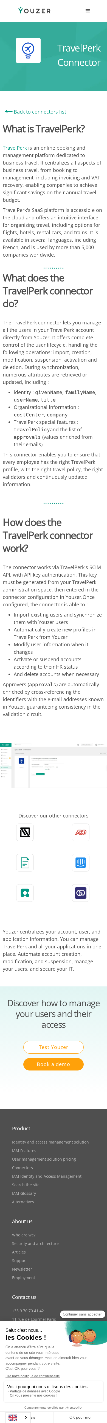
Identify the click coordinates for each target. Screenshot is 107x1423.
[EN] (18, 1418)
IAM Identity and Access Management (46, 1176)
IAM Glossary (24, 1193)
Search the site (26, 1184)
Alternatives (23, 1201)
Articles (19, 1252)
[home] (29, 11)
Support (19, 1260)
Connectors (22, 1167)
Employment (23, 1277)
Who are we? (23, 1235)
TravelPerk (15, 147)
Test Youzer (53, 1047)
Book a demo (53, 1064)
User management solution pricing (44, 1159)
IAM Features (24, 1150)
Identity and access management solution (50, 1142)
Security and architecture (35, 1243)
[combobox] (18, 1417)
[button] (88, 11)
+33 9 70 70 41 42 (28, 1310)
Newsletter (22, 1269)
